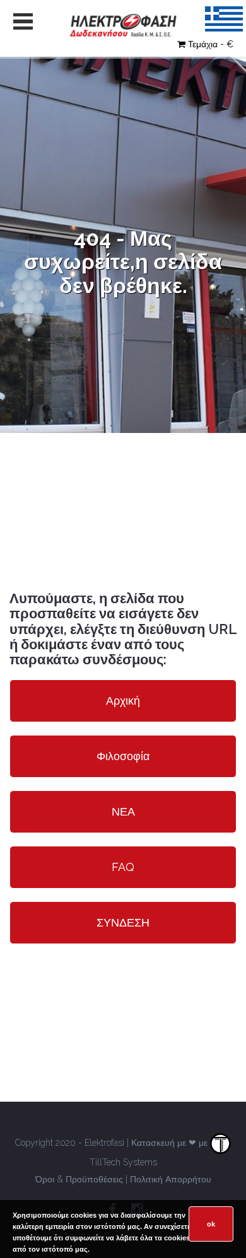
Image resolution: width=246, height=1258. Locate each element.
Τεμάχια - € (210, 44)
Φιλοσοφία (123, 756)
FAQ (123, 867)
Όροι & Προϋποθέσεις (79, 1179)
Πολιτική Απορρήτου (170, 1179)
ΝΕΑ (123, 811)
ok (211, 1224)
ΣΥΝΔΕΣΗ (123, 922)
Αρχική (123, 700)
